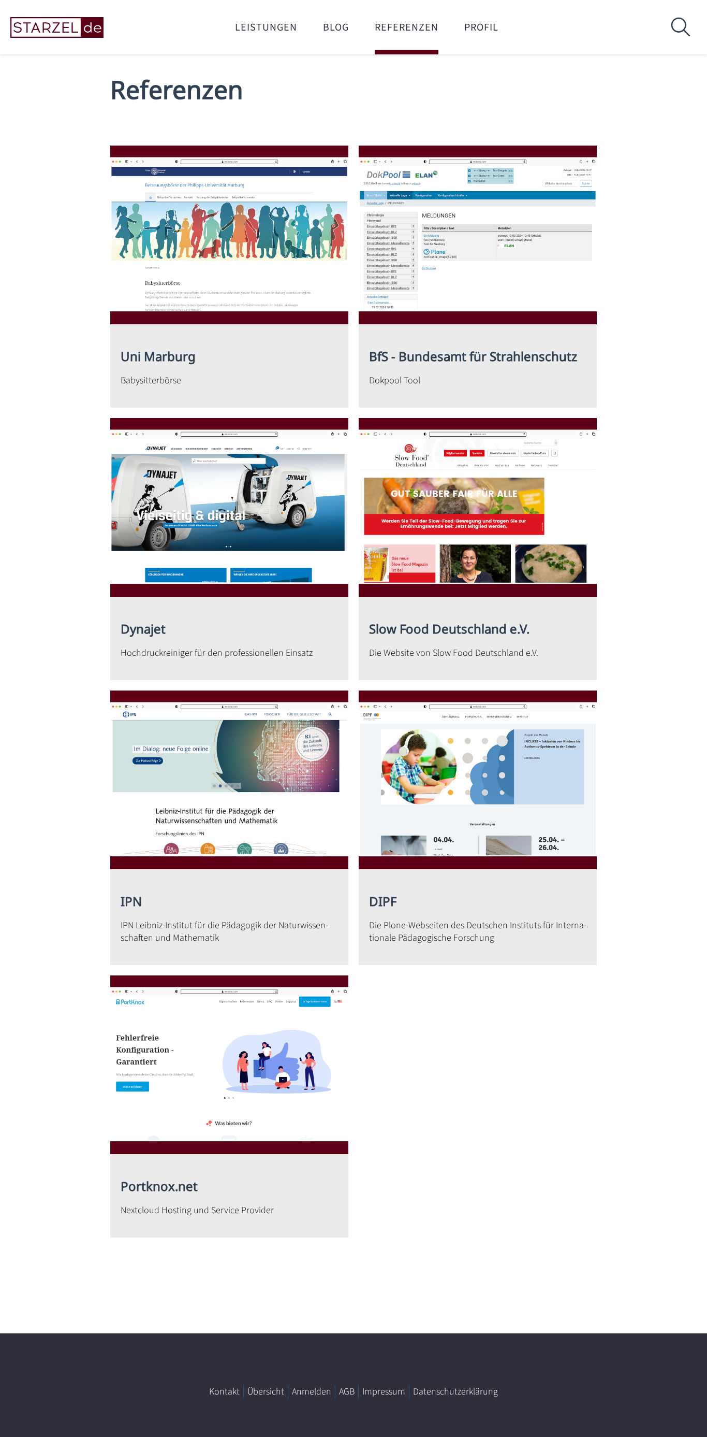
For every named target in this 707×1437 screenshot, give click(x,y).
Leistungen (266, 27)
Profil (481, 27)
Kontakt (224, 1391)
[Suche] (680, 27)
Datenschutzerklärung (455, 1391)
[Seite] (72, 27)
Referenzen (406, 27)
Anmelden (311, 1391)
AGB (347, 1391)
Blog (336, 27)
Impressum (383, 1391)
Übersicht (265, 1391)
